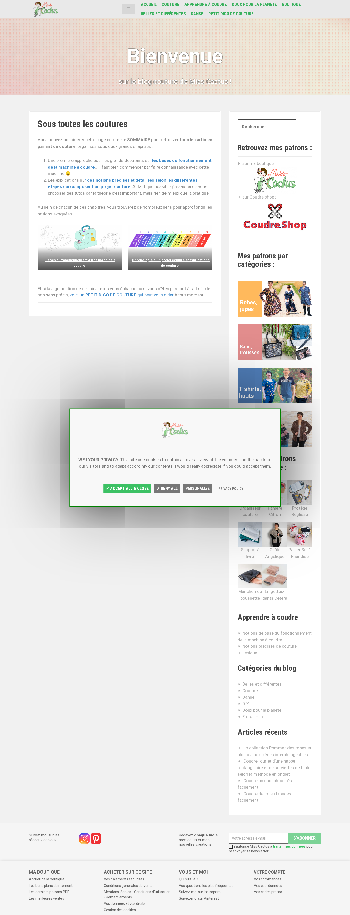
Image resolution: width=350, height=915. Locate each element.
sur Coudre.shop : (259, 197)
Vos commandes (267, 879)
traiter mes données (289, 846)
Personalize (198, 488)
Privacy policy (230, 489)
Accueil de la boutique (46, 879)
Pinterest (96, 838)
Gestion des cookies (120, 910)
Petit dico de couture (231, 13)
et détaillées (143, 180)
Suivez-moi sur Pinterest (199, 898)
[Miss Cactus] (45, 8)
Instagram (84, 838)
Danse (197, 13)
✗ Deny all (167, 488)
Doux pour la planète (254, 4)
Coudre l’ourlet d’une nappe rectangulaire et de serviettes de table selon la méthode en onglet (274, 767)
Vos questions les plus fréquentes (206, 886)
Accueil (149, 4)
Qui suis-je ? (188, 879)
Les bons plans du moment (51, 886)
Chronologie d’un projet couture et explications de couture (171, 262)
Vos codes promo (268, 892)
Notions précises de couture (269, 646)
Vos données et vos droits (124, 903)
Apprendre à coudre (205, 4)
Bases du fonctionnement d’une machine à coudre (80, 262)
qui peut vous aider (156, 294)
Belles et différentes (163, 13)
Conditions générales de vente (128, 886)
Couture (170, 4)
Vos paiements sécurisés (124, 879)
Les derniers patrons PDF (49, 892)
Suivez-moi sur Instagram (200, 892)
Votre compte (269, 872)
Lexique (249, 652)
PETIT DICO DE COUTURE (110, 294)
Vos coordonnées (268, 886)
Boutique (291, 4)
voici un (77, 294)
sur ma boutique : (259, 163)
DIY (245, 703)
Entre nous (252, 716)
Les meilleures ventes (46, 898)
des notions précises (109, 180)
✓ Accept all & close (127, 488)
